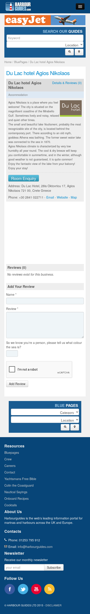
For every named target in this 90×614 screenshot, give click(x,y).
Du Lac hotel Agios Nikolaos (47, 62)
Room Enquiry (23, 178)
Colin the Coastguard (19, 485)
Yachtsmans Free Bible (20, 479)
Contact (9, 472)
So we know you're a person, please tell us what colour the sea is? (44, 344)
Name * (11, 294)
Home (8, 62)
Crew (8, 459)
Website (62, 197)
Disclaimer (53, 605)
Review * (12, 308)
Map (74, 197)
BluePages (20, 62)
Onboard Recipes (16, 498)
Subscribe (54, 567)
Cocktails (10, 505)
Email (50, 197)
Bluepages (11, 452)
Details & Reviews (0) (67, 83)
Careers (10, 465)
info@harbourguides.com (35, 546)
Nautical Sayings (15, 492)
